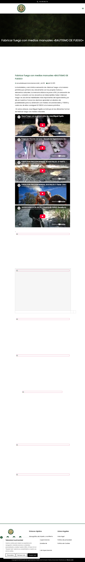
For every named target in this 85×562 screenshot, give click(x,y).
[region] (21, 548)
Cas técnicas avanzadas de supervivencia (38, 545)
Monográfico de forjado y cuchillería (41, 536)
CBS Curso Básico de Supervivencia (40, 550)
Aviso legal (61, 536)
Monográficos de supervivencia (39, 540)
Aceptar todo (32, 555)
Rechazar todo (21, 555)
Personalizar (10, 555)
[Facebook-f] (1, 537)
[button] (82, 8)
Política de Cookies (64, 543)
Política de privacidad (65, 540)
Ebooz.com (70, 560)
